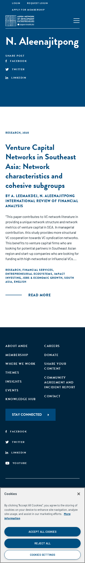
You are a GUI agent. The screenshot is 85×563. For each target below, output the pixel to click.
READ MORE (39, 295)
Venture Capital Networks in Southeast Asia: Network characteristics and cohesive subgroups (40, 166)
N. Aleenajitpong (57, 195)
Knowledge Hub (20, 399)
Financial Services (37, 270)
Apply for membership (28, 9)
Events (12, 390)
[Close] (78, 494)
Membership (16, 355)
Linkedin (18, 78)
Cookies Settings (42, 554)
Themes (12, 372)
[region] (42, 525)
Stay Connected (27, 414)
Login (16, 3)
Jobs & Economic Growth (43, 278)
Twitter (18, 69)
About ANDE (16, 346)
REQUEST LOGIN (37, 3)
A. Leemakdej (24, 195)
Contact (52, 396)
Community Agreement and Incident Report (59, 382)
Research (13, 133)
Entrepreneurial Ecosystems (28, 274)
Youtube (20, 463)
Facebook (18, 61)
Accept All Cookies (42, 531)
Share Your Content (55, 366)
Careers (52, 346)
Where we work (20, 364)
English (20, 282)
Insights (13, 381)
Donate (51, 355)
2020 (25, 133)
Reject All (42, 543)
